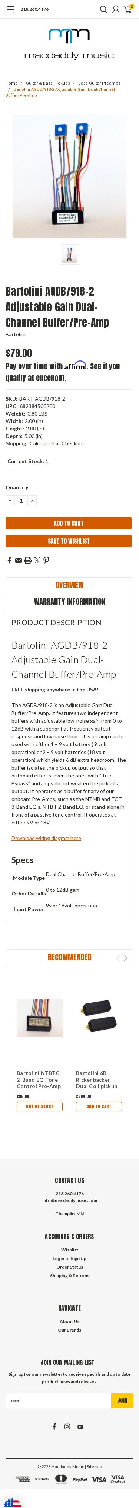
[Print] (28, 560)
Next (125, 958)
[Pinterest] (46, 560)
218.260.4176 (34, 9)
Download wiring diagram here (46, 838)
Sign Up (78, 1258)
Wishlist (69, 1250)
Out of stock (39, 1106)
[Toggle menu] (10, 13)
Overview (69, 585)
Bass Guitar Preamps (99, 83)
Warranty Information (69, 601)
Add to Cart (99, 1106)
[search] (102, 9)
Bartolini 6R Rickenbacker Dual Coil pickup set (96, 1083)
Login (58, 1258)
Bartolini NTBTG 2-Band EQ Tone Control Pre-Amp (39, 1079)
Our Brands (69, 1330)
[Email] (18, 560)
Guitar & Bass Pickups (48, 83)
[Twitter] (37, 560)
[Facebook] (9, 560)
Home (12, 83)
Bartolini (16, 334)
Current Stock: (27, 461)
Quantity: (18, 487)
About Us (69, 1321)
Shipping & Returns (69, 1275)
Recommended (69, 957)
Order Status (69, 1267)
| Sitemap (93, 1466)
